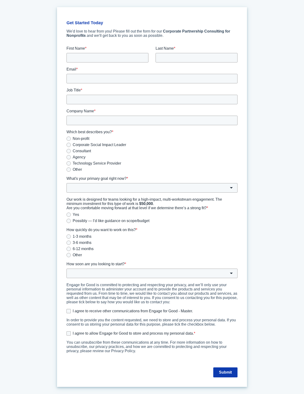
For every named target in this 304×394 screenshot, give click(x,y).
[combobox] (152, 188)
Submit (225, 372)
